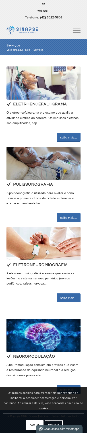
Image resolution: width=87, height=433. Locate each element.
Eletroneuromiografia (40, 265)
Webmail (42, 11)
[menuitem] (42, 11)
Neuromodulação (34, 357)
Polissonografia (33, 184)
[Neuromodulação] (8, 356)
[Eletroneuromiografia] (8, 264)
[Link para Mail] (43, 3)
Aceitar (34, 424)
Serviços (13, 45)
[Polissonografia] (8, 184)
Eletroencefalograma (40, 104)
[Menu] (74, 30)
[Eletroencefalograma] (8, 104)
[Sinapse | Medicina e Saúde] (36, 30)
